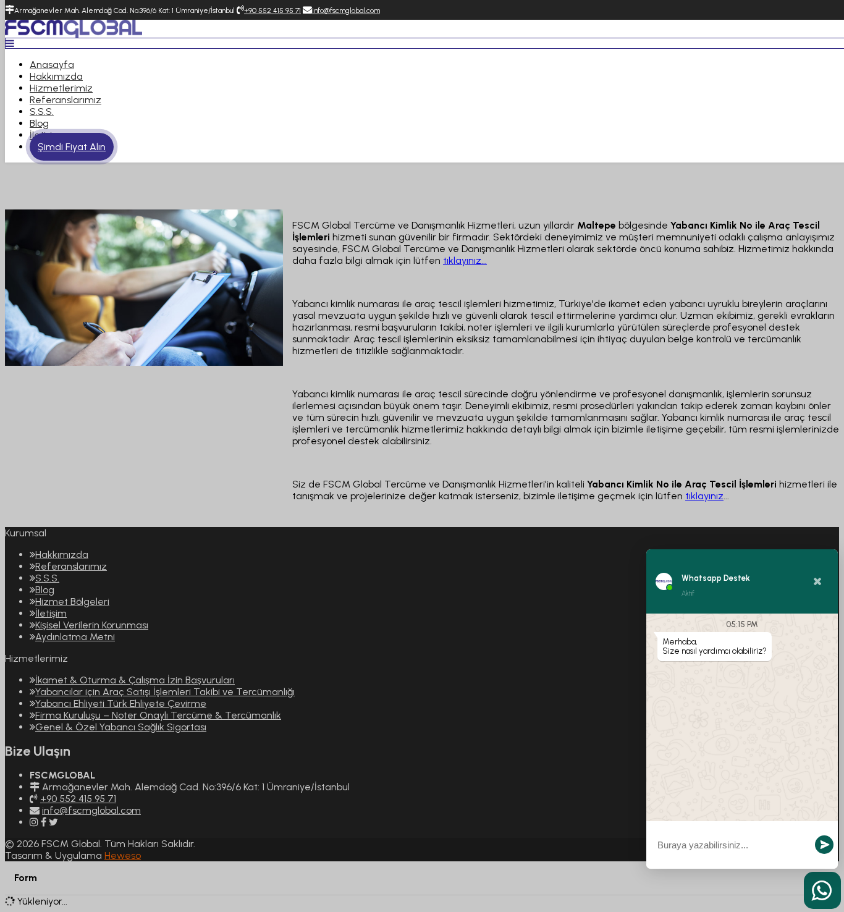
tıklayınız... (465, 260)
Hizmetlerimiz (61, 88)
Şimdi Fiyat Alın (72, 147)
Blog (39, 123)
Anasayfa (52, 64)
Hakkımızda (56, 76)
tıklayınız (704, 496)
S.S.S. (42, 111)
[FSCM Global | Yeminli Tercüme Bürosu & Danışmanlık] (73, 34)
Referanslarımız (65, 100)
